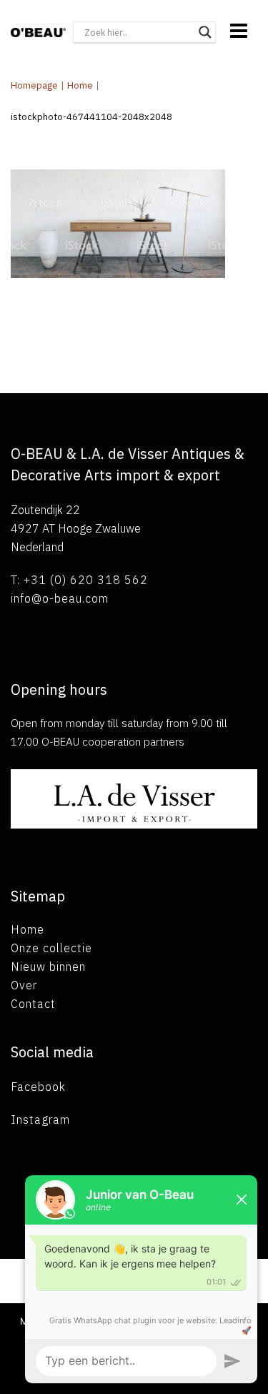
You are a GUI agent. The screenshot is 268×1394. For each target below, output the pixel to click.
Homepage (34, 85)
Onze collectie (51, 948)
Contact (33, 1004)
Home (80, 85)
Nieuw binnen (48, 966)
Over (24, 985)
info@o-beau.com (60, 598)
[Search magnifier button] (205, 32)
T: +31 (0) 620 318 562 (79, 580)
